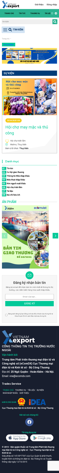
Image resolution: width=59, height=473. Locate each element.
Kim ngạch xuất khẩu (14, 183)
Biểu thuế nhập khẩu (13, 179)
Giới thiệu (39, 4)
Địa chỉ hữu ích (11, 195)
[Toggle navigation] (13, 29)
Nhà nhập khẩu (10, 393)
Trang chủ (9, 13)
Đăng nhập (52, 4)
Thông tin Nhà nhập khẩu (16, 176)
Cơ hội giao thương (13, 172)
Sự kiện (40, 390)
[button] (55, 13)
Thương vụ (35, 13)
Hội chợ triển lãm (12, 187)
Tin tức (22, 13)
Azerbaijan (9, 44)
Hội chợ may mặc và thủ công (26, 130)
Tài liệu (48, 13)
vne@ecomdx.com (19, 376)
